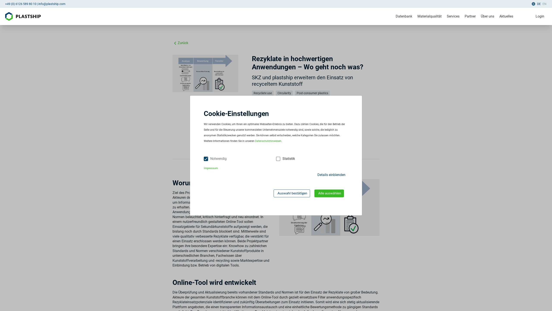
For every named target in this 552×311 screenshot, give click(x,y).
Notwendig (218, 159)
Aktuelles (506, 16)
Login (540, 16)
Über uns (487, 16)
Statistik (288, 159)
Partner (470, 16)
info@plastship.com (51, 4)
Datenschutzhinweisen (268, 141)
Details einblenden (331, 175)
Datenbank (404, 16)
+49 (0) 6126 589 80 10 (20, 4)
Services (453, 16)
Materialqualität (429, 16)
